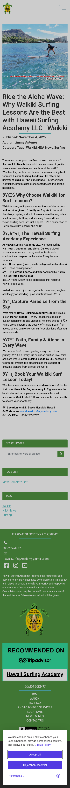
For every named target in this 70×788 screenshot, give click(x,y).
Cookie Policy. (43, 745)
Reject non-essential (35, 765)
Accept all (35, 754)
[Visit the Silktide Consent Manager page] (58, 776)
